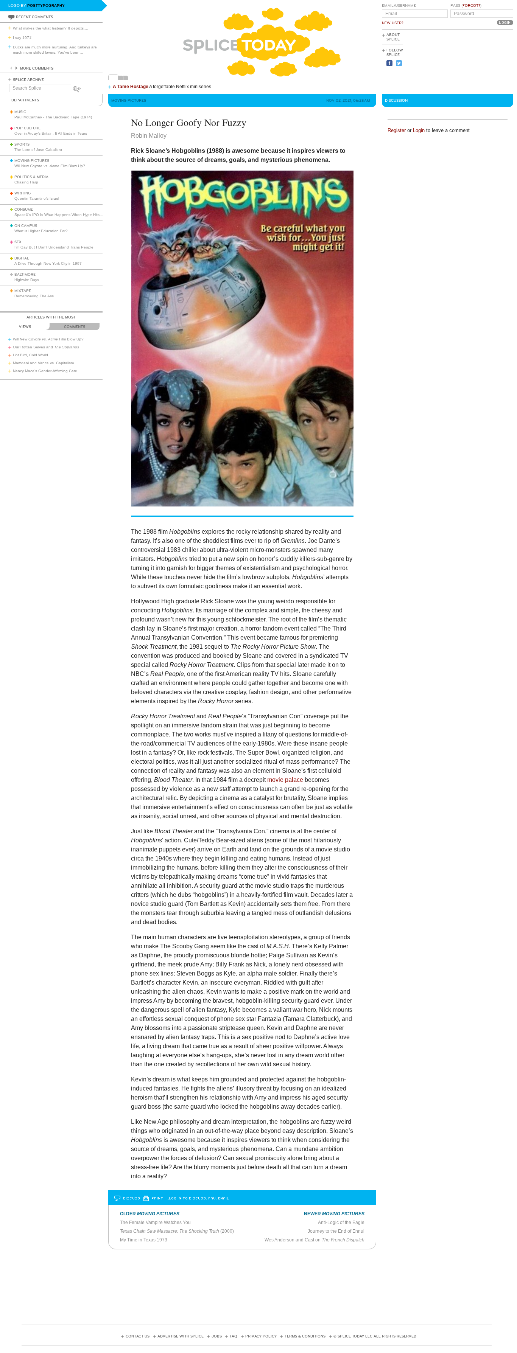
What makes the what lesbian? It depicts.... (50, 28)
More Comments (36, 68)
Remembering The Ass (34, 296)
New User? (392, 23)
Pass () (465, 5)
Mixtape (22, 291)
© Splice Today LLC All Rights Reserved (374, 1336)
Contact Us (137, 1336)
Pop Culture (27, 128)
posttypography (46, 5)
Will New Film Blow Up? (49, 166)
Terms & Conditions (305, 1336)
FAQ (233, 1336)
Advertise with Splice (180, 1336)
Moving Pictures (31, 160)
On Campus (25, 226)
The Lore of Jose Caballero (38, 150)
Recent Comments (34, 17)
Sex (18, 242)
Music (20, 112)
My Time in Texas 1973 (143, 1240)
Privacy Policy (261, 1336)
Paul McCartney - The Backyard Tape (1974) (53, 117)
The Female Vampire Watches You (155, 1222)
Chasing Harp (26, 182)
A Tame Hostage (130, 86)
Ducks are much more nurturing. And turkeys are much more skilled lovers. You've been (55, 49)
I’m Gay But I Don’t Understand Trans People (53, 247)
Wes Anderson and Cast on (314, 1240)
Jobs (217, 1336)
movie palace (285, 780)
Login (419, 130)
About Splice (393, 37)
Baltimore (25, 274)
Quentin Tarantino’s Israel (36, 198)
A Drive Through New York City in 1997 (48, 263)
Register (397, 130)
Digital (21, 258)
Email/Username (399, 5)
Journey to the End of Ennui (336, 1231)
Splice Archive (28, 80)
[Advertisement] (479, 61)
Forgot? (471, 5)
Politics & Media (31, 177)
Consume (23, 209)
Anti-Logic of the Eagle (341, 1222)
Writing (22, 193)
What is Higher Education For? (41, 231)
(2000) (177, 1231)
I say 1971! (23, 38)
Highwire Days (26, 280)
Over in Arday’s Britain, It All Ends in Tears (50, 133)
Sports (22, 144)
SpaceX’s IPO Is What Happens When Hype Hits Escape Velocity (71, 215)
